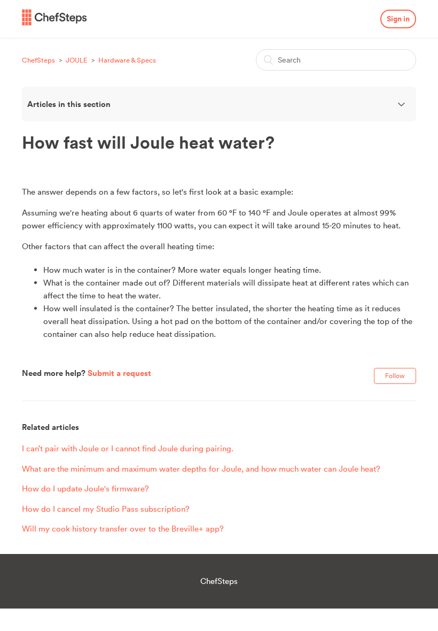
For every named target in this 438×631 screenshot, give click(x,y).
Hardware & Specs (127, 60)
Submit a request (119, 373)
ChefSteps (38, 60)
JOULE (77, 60)
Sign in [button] (398, 18)
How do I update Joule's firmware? (85, 488)
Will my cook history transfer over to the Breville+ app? (123, 529)
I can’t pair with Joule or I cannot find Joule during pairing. (127, 448)
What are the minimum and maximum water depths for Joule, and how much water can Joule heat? (201, 469)
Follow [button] (395, 375)
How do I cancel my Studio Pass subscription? (106, 509)
